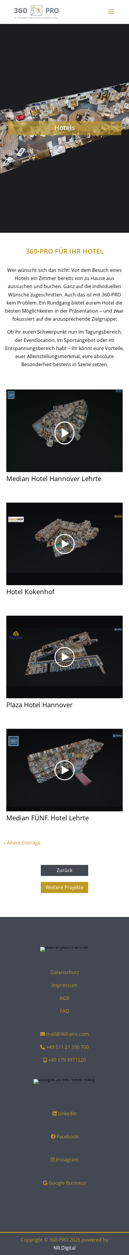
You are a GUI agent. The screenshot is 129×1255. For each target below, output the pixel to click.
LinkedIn (67, 1113)
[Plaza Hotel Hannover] (64, 657)
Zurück (64, 870)
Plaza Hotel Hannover (39, 704)
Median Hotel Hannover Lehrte (53, 478)
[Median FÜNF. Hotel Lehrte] (64, 770)
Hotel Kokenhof (30, 591)
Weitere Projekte (64, 887)
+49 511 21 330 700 (67, 1047)
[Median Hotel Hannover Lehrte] (64, 431)
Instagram (67, 1159)
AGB (64, 998)
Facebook (67, 1136)
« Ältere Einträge (21, 842)
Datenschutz (64, 972)
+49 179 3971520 (67, 1060)
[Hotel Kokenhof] (64, 544)
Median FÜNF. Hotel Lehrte (47, 817)
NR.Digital (64, 1248)
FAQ (64, 1011)
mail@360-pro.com (67, 1034)
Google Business (67, 1183)
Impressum (64, 985)
